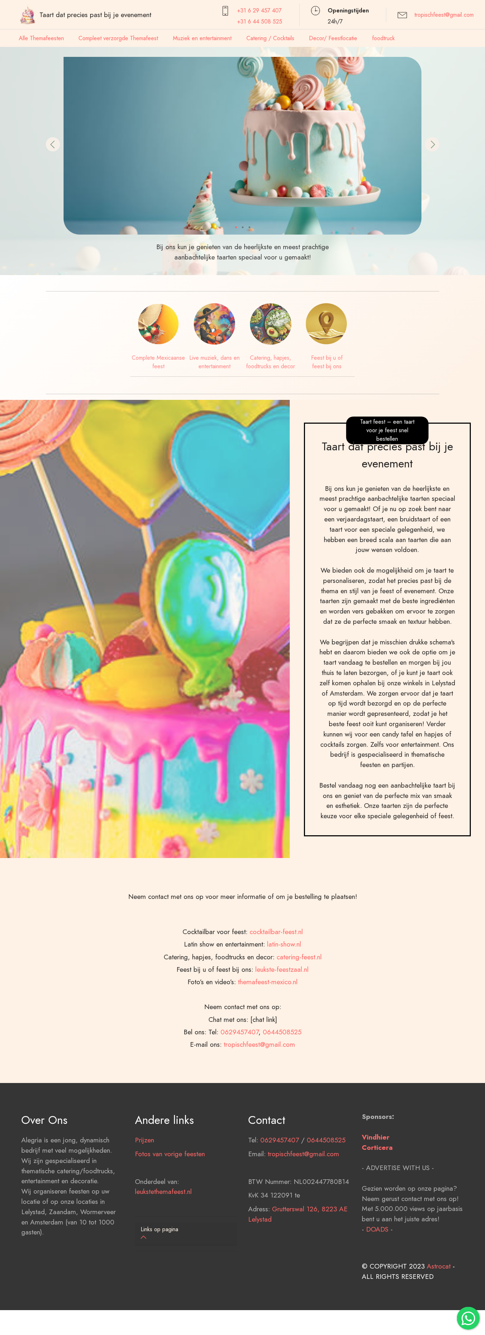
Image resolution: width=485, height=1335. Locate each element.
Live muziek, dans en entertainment (214, 362)
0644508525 (282, 1032)
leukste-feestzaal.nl (282, 969)
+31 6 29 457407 (259, 10)
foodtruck (383, 38)
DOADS (377, 1229)
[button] (53, 144)
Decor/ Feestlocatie (333, 38)
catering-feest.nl (299, 957)
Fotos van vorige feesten (170, 1154)
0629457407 (239, 1032)
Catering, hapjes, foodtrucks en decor (270, 362)
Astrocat (439, 1266)
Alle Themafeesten (41, 38)
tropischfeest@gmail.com (444, 15)
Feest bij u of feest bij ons (327, 362)
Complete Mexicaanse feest (158, 362)
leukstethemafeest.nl (163, 1191)
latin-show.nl (284, 944)
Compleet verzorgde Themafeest (118, 38)
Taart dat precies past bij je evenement (95, 15)
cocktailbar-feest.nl (276, 932)
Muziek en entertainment (202, 38)
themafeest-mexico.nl (268, 982)
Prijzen (144, 1140)
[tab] (186, 1233)
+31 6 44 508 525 (259, 21)
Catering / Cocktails (270, 38)
